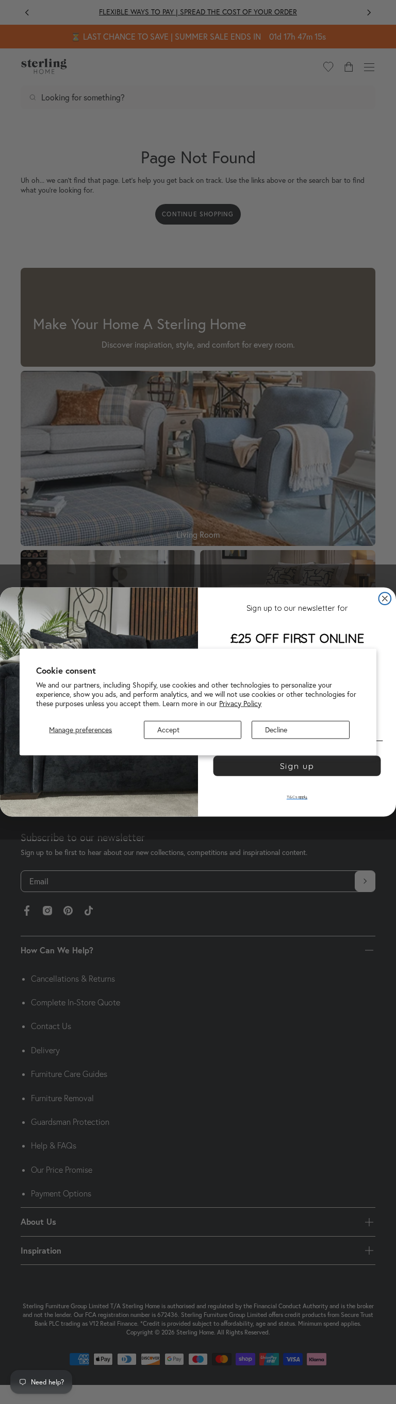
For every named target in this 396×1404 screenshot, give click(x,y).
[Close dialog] (385, 598)
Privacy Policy (240, 703)
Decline (276, 729)
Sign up (297, 766)
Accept (168, 729)
